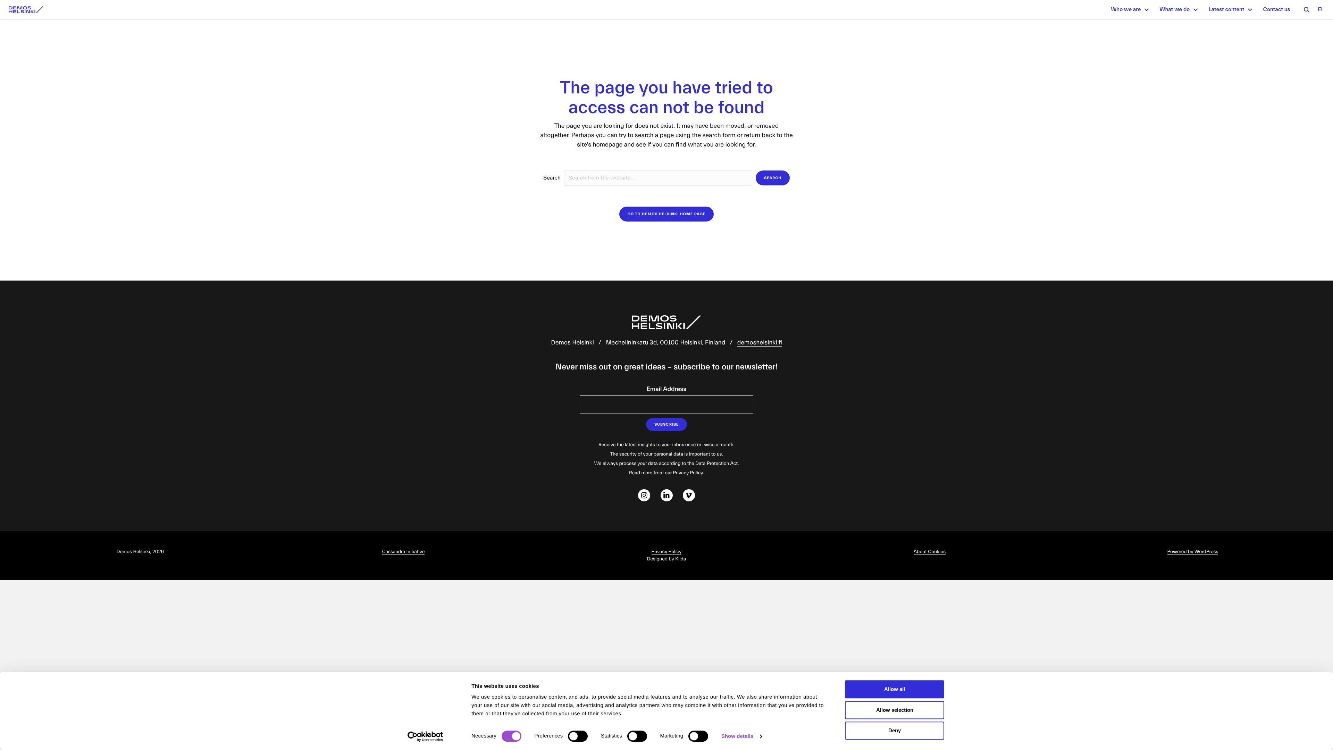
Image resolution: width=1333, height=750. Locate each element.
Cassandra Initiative (403, 552)
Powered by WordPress (1192, 552)
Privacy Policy (667, 552)
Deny (894, 730)
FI (1320, 10)
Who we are (1126, 10)
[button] (1146, 9)
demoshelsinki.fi (759, 342)
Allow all (894, 689)
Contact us (1276, 10)
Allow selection (894, 710)
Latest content (1226, 10)
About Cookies (930, 552)
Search (552, 178)
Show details (737, 736)
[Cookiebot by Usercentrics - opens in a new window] (425, 736)
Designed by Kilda (666, 559)
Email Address (666, 389)
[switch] (578, 736)
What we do (1174, 10)
